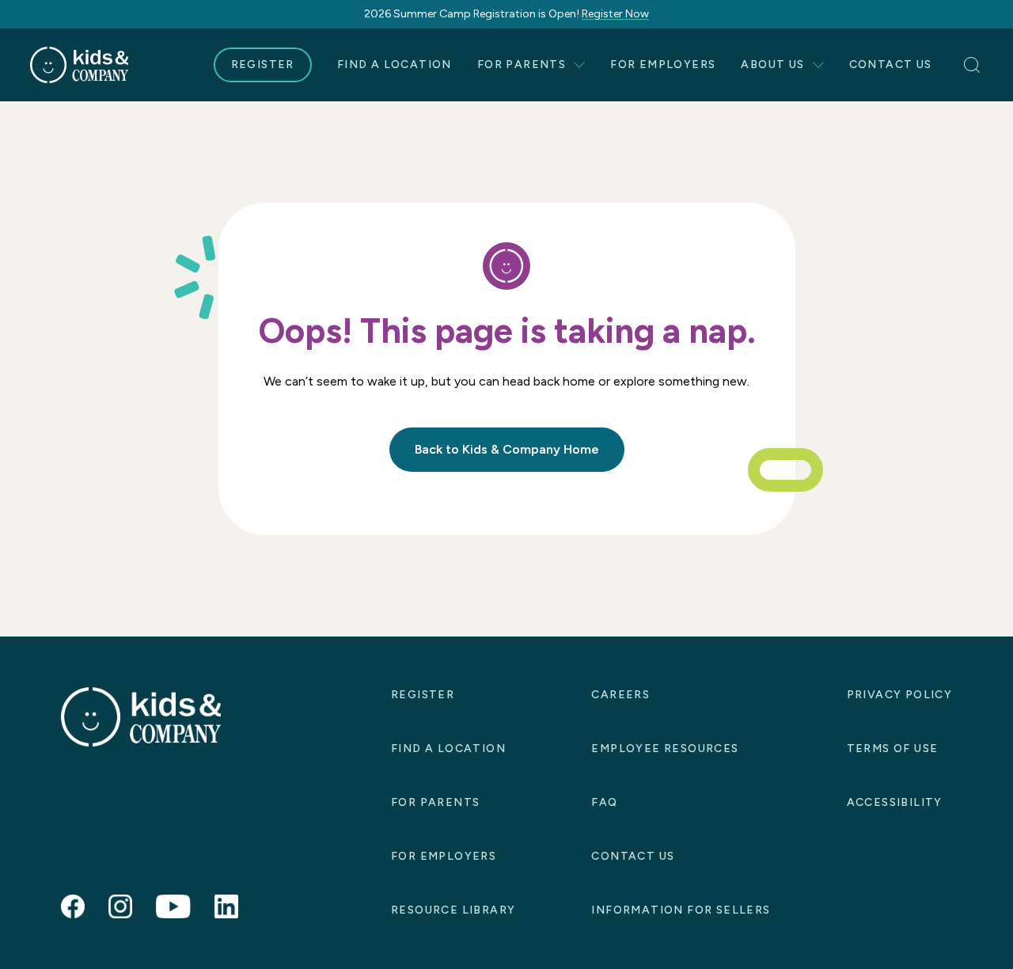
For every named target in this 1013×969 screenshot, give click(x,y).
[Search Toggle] (973, 65)
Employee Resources (664, 748)
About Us (772, 64)
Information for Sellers (680, 910)
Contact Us (890, 64)
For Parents (521, 64)
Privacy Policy (900, 694)
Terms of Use (893, 748)
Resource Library (453, 910)
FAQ (604, 802)
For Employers (662, 64)
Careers (620, 694)
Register (262, 64)
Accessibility (895, 802)
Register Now (615, 14)
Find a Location (394, 64)
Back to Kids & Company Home (507, 449)
